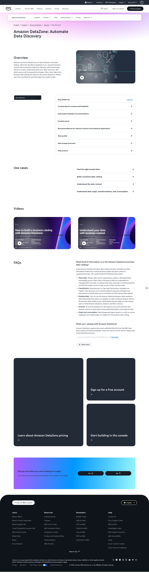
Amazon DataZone (35, 25)
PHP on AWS (80, 536)
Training (47, 520)
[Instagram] (123, 560)
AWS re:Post (112, 524)
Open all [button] (130, 100)
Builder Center (81, 517)
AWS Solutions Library (52, 528)
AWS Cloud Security (19, 532)
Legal (110, 540)
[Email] (136, 560)
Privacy (14, 565)
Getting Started (49, 517)
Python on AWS (81, 528)
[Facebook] (116, 560)
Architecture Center (51, 532)
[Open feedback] (147, 288)
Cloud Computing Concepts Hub (23, 528)
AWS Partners (49, 544)
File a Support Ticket (115, 520)
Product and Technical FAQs (54, 536)
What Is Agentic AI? (19, 524)
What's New (16, 536)
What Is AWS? (17, 517)
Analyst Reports (50, 540)
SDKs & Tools (81, 520)
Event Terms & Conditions (117, 548)
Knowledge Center (114, 528)
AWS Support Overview (116, 532)
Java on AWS (80, 532)
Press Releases (17, 544)
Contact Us (112, 517)
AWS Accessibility (114, 536)
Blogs (14, 540)
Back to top (73, 552)
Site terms (23, 565)
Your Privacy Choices (36, 565)
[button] (29, 9)
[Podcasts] (133, 560)
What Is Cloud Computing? (21, 520)
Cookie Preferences (56, 565)
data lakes (114, 337)
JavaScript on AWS (82, 540)
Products (16, 25)
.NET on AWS (80, 524)
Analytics (24, 25)
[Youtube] (129, 560)
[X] (113, 560)
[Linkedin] (120, 560)
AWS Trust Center (50, 524)
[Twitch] (126, 560)
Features (46, 25)
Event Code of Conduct (116, 544)
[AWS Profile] (141, 2)
